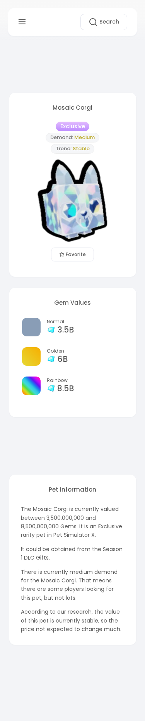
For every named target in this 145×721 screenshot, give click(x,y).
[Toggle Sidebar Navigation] (22, 22)
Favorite (75, 254)
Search (108, 21)
